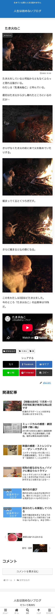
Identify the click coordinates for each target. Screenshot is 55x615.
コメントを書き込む (27, 571)
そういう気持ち (27, 605)
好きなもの (10, 351)
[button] (44, 372)
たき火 (24, 351)
